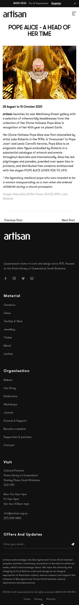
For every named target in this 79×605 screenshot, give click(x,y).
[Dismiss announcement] (75, 3)
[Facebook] (7, 278)
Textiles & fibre (13, 321)
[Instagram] (15, 278)
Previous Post (13, 220)
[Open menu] (69, 14)
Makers (8, 380)
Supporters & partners (18, 437)
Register (56, 3)
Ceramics (9, 305)
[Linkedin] (33, 278)
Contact (9, 445)
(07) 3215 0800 (12, 518)
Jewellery (9, 329)
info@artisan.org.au (16, 513)
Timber (8, 337)
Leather (8, 354)
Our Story (10, 388)
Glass (7, 313)
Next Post (68, 220)
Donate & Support (15, 421)
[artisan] (17, 236)
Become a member (15, 429)
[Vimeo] (24, 278)
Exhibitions (10, 396)
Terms (27, 599)
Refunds (50, 599)
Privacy (38, 599)
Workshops (10, 404)
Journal (8, 412)
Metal (7, 346)
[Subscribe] (72, 544)
